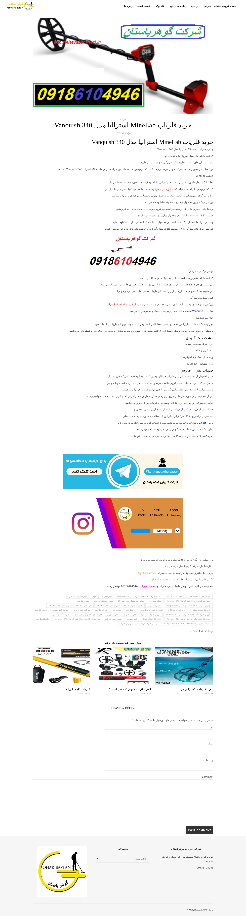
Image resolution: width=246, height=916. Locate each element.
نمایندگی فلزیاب (43, 619)
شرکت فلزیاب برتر (82, 609)
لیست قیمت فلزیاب (113, 619)
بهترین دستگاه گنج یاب (103, 600)
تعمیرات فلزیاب (148, 586)
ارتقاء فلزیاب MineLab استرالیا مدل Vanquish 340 (188, 600)
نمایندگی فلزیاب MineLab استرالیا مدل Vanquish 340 (187, 623)
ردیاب (194, 6)
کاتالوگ (160, 6)
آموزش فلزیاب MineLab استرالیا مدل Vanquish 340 (187, 596)
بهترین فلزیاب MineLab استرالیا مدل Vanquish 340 (188, 605)
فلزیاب (207, 6)
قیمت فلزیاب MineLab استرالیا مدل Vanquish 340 (188, 619)
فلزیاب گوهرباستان (61, 614)
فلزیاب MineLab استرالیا (120, 304)
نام (211, 727)
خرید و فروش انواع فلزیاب (152, 609)
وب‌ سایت (208, 760)
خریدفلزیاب (131, 609)
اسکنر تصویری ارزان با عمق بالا (131, 600)
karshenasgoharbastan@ (165, 579)
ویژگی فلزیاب (125, 623)
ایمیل (210, 743)
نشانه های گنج (177, 6)
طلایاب (192, 422)
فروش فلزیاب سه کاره (150, 614)
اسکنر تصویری (155, 600)
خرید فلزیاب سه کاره (177, 609)
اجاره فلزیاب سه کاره (77, 596)
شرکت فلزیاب (101, 609)
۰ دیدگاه (194, 631)
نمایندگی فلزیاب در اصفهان (147, 623)
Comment (207, 776)
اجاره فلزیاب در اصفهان (102, 596)
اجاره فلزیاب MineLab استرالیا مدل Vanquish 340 (138, 596)
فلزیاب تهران (112, 614)
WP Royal (191, 909)
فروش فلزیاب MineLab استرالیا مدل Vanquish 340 (188, 614)
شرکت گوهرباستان (181, 409)
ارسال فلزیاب (206, 422)
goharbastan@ (146, 573)
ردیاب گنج (116, 609)
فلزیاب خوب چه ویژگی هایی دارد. (88, 614)
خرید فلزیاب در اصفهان (200, 609)
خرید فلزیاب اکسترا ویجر (197, 689)
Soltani (203, 631)
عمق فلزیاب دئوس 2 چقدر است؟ (130, 689)
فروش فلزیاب (41, 609)
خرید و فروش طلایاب (225, 6)
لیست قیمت (143, 6)
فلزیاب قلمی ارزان (78, 689)
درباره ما (129, 6)
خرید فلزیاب (165, 586)
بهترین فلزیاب (83, 600)
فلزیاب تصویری (129, 614)
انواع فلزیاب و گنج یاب (159, 189)
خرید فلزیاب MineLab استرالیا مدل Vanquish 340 (70, 605)
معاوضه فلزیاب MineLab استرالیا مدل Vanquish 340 (77, 619)
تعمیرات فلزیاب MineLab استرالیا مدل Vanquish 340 (119, 605)
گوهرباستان (132, 619)
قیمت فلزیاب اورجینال (151, 619)
